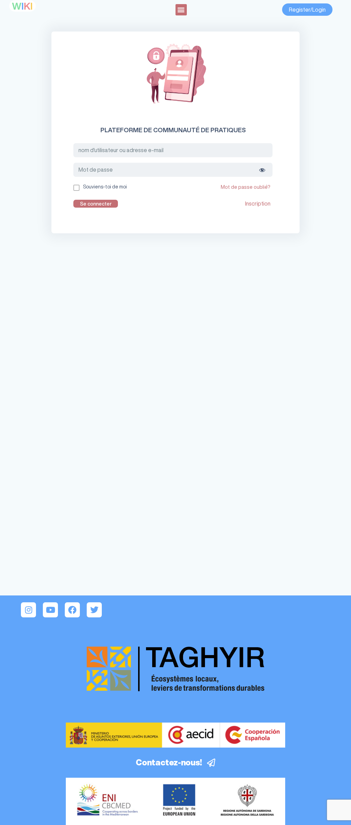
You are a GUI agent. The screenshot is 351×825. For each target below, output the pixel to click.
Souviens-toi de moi (105, 186)
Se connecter (96, 203)
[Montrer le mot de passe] (262, 170)
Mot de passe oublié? (245, 186)
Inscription (257, 203)
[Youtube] (50, 609)
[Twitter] (94, 609)
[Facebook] (72, 609)
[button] (181, 9)
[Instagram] (28, 609)
